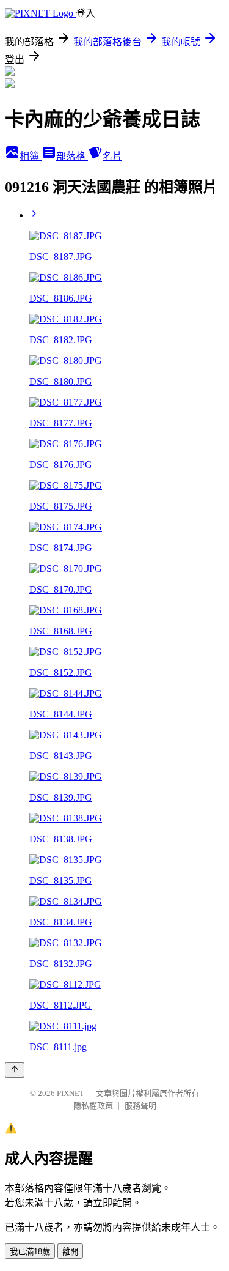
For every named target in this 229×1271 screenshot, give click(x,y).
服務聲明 (140, 1105)
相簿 (31, 156)
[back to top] (14, 1070)
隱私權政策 (93, 1105)
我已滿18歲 (30, 1251)
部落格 (72, 156)
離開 (70, 1251)
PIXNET (70, 1093)
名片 (112, 156)
